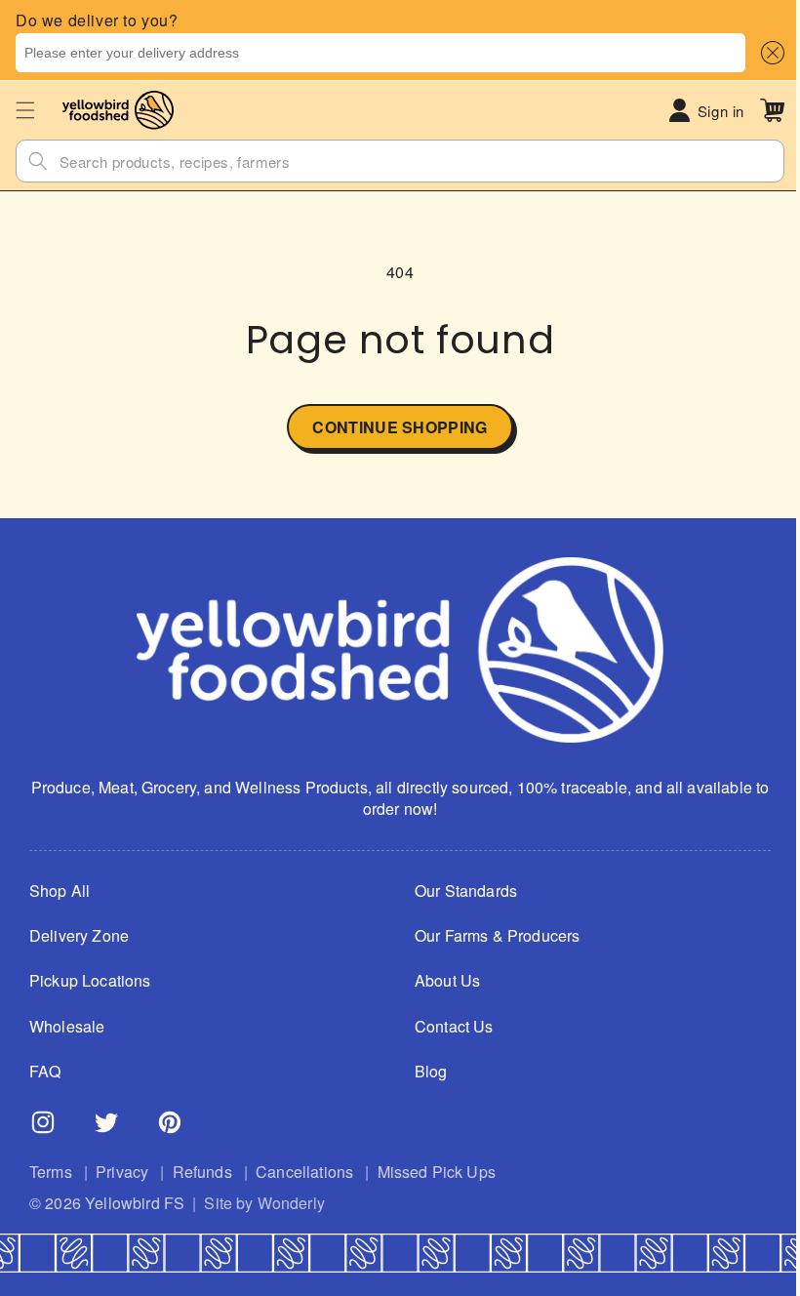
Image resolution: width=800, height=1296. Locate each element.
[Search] (38, 161)
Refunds (202, 1172)
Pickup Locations (90, 981)
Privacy (122, 1172)
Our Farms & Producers (490, 936)
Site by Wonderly (264, 1203)
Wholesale (66, 1026)
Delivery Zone (79, 936)
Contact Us (447, 1026)
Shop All (59, 891)
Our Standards (459, 891)
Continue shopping (392, 427)
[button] (768, 52)
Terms (50, 1172)
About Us (440, 981)
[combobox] (380, 52)
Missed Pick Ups (437, 1172)
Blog (424, 1071)
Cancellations (304, 1172)
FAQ (44, 1071)
